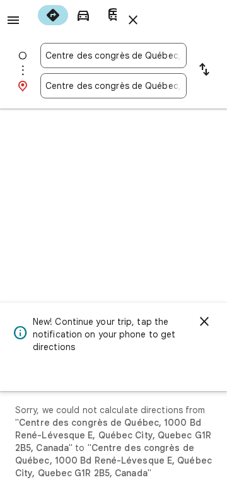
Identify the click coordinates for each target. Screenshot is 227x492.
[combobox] (113, 55)
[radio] (53, 15)
